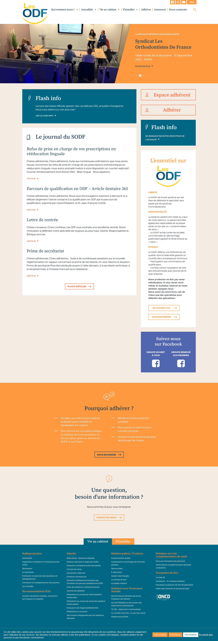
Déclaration (27, 568)
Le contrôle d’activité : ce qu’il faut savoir (128, 613)
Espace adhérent (172, 95)
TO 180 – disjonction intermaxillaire (126, 609)
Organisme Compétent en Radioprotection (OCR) (41, 563)
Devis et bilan (117, 568)
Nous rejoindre (161, 317)
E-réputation (116, 572)
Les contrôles (27, 586)
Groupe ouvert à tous (156, 353)
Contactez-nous (106, 517)
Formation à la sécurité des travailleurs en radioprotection (40, 577)
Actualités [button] (87, 9)
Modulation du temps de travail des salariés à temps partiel (86, 602)
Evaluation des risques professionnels (82, 608)
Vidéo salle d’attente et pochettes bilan (172, 588)
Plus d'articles (76, 286)
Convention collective (76, 573)
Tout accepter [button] (160, 635)
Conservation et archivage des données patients (128, 563)
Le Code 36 (160, 577)
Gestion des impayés (120, 576)
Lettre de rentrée (42, 219)
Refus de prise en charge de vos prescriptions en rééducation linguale (71, 151)
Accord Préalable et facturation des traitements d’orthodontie (126, 604)
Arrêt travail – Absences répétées (80, 558)
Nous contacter (178, 9)
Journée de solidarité (76, 591)
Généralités (27, 558)
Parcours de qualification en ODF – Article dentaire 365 (77, 188)
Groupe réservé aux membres (181, 353)
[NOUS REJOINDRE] (109, 451)
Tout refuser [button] (175, 635)
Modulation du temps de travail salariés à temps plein (84, 595)
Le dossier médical (119, 583)
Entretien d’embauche (76, 577)
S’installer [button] (129, 9)
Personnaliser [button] (190, 635)
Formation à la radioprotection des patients (40, 582)
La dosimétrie (28, 572)
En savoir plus (143, 66)
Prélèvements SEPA (119, 617)
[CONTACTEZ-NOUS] (109, 514)
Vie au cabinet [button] (108, 9)
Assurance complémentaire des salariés (84, 565)
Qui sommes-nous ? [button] (63, 9)
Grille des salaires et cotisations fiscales (83, 587)
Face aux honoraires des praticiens (170, 561)
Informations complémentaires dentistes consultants (173, 566)
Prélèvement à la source (77, 611)
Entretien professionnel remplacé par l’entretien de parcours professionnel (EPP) (85, 581)
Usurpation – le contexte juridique (170, 581)
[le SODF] (34, 13)
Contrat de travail (74, 569)
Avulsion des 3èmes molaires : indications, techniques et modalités (40, 597)
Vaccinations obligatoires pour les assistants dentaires (85, 616)
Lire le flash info (45, 116)
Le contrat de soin (118, 580)
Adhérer (146, 9)
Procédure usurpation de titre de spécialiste (174, 585)
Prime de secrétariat (45, 251)
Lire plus (31, 179)
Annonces (160, 9)
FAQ (192, 2)
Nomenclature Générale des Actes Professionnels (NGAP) (126, 597)
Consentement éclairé (120, 558)
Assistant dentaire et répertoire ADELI (83, 562)
